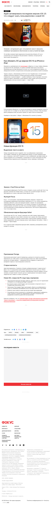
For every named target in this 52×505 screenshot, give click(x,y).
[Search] (49, 2)
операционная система (11, 335)
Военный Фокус (26, 6)
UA (46, 2)
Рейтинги (42, 2)
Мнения (30, 2)
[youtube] (13, 445)
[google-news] (20, 445)
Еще (48, 6)
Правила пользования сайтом (6, 437)
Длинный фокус (6, 431)
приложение (30, 332)
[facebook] (2, 445)
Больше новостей (26, 384)
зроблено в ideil (6, 502)
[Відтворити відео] (26, 130)
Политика (35, 6)
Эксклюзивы (16, 6)
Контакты (46, 500)
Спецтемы (36, 2)
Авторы (16, 431)
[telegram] (9, 445)
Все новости (8, 6)
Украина (42, 6)
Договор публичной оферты (17, 437)
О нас (3, 433)
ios (37, 332)
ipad (23, 332)
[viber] (16, 445)
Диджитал (7, 11)
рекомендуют (24, 66)
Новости (4, 426)
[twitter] (6, 445)
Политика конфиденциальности (35, 500)
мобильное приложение (25, 335)
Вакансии (17, 433)
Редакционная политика (6, 441)
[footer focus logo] (8, 422)
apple (10, 332)
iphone (16, 332)
